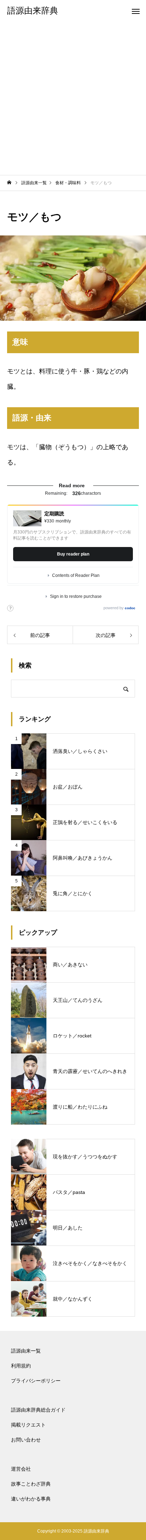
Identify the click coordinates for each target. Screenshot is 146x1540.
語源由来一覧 (26, 1351)
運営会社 (21, 1469)
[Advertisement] (73, 98)
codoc (130, 608)
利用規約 (21, 1366)
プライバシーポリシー (36, 1381)
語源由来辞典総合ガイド (38, 1410)
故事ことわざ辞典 (31, 1484)
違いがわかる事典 (31, 1499)
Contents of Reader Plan (76, 575)
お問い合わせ (26, 1440)
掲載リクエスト (28, 1425)
